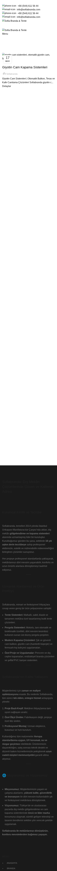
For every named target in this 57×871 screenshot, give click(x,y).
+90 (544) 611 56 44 (28, 6)
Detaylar (6, 86)
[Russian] (13, 1)
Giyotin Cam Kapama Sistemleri (24, 67)
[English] (5, 1)
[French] (9, 1)
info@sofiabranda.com (28, 9)
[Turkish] (17, 1)
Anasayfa (6, 51)
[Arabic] (2, 1)
